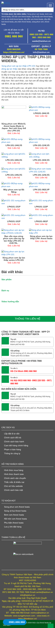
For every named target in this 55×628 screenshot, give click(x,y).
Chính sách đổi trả (12, 437)
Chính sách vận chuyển (15, 478)
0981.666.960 (17, 622)
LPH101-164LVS (41, 113)
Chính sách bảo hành (14, 441)
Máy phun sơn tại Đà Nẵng (13, 190)
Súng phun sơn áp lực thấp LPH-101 (18, 66)
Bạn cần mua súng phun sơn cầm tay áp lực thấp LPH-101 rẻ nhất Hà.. (13, 239)
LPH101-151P (13, 206)
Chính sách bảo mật (13, 490)
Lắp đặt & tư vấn (12, 433)
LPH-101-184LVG (13, 160)
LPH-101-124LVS (41, 145)
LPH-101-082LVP (41, 189)
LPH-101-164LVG (41, 160)
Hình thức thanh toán (14, 474)
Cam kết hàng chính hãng (16, 445)
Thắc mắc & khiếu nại (14, 482)
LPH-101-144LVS (14, 145)
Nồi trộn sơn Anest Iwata (15, 519)
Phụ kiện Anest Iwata (13, 523)
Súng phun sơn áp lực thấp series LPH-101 (13, 258)
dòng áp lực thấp (9, 69)
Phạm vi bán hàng (12, 449)
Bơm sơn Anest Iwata (14, 515)
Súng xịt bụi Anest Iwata (15, 511)
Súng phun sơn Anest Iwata (17, 507)
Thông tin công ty (12, 453)
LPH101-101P (13, 221)
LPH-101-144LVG (13, 175)
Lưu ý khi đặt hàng (12, 526)
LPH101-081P (41, 221)
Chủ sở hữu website (13, 486)
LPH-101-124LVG (41, 175)
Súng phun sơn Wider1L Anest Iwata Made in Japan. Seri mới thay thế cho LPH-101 (13, 127)
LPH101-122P (41, 206)
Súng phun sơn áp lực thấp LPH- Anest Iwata (41, 237)
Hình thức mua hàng (13, 470)
